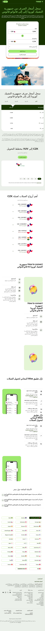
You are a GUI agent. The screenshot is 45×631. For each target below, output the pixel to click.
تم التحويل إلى (34, 38)
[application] (12, 172)
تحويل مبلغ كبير (30, 596)
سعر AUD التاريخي (30, 584)
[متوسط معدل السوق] (16, 23)
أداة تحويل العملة (19, 593)
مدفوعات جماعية (30, 602)
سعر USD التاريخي (32, 586)
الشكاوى (31, 612)
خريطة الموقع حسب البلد (17, 612)
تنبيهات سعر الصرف (18, 598)
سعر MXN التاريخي (16, 584)
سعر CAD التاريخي (32, 585)
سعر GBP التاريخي (23, 584)
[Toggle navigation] (3, 1)
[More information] (40, 112)
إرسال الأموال (22, 51)
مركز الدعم (42, 601)
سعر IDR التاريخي (18, 586)
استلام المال (31, 597)
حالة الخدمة (42, 597)
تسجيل (5, 1)
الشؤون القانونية (30, 610)
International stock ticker (17, 594)
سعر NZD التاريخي (18, 585)
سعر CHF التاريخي (24, 586)
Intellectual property (29, 614)
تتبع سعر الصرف (22, 54)
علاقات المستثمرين (40, 598)
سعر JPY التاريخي (39, 585)
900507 (19, 622)
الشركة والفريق (41, 592)
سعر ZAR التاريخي (10, 585)
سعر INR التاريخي (25, 585)
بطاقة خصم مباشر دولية (28, 594)
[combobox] (12, 31)
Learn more (39, 182)
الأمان (43, 593)
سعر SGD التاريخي (39, 586)
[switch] (22, 36)
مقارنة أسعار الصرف (18, 600)
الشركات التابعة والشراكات (39, 600)
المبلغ (36, 28)
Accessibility (41, 602)
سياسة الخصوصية (19, 610)
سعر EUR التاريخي (9, 584)
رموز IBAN (20, 597)
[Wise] (39, 1)
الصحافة (42, 594)
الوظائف (42, 596)
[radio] (35, 179)
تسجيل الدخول (23, 82)
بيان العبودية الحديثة (7, 612)
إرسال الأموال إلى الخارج (28, 592)
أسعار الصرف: (40, 578)
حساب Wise (30, 593)
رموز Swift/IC (19, 596)
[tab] (36, 101)
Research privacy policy (17, 592)
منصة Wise (31, 598)
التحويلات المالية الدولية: (38, 581)
